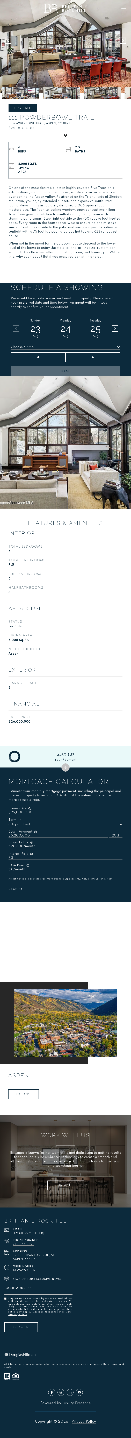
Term (13, 819)
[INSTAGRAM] (60, 1392)
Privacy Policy (17, 1315)
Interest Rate (18, 853)
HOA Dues (17, 865)
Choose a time (22, 347)
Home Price (18, 808)
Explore (23, 1094)
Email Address (18, 1288)
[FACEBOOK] (51, 1392)
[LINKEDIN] (70, 1392)
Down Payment (20, 831)
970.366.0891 (23, 1244)
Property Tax (18, 842)
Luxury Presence (76, 1403)
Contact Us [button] (65, 1185)
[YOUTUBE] (79, 1392)
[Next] (115, 328)
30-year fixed (19, 824)
